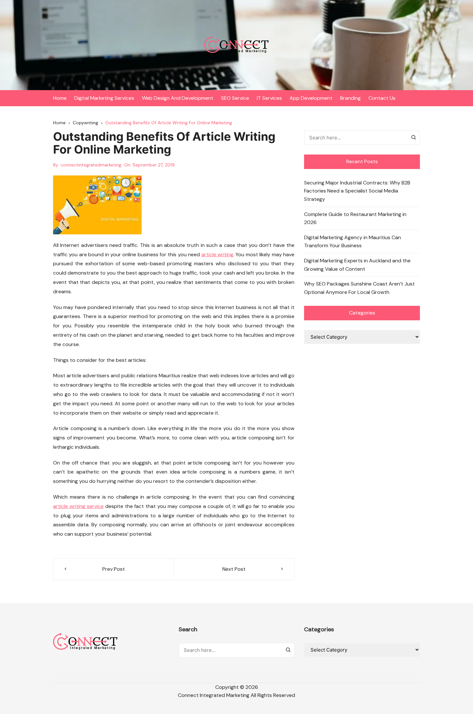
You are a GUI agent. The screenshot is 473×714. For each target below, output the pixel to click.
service (95, 506)
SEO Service (235, 98)
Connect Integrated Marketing (213, 695)
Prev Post (113, 569)
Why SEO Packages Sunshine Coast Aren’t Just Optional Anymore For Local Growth (359, 288)
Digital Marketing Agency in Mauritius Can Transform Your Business (352, 241)
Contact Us (381, 98)
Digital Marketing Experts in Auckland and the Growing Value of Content (357, 264)
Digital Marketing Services (104, 98)
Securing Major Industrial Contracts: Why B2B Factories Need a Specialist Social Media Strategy (357, 190)
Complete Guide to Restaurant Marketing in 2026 (355, 218)
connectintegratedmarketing (90, 165)
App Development (311, 98)
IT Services (269, 98)
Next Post (234, 569)
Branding (350, 98)
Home (60, 98)
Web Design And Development (177, 98)
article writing (217, 254)
